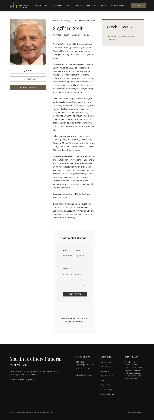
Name (65, 250)
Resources (91, 5)
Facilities (79, 5)
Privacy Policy (106, 390)
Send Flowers (29, 87)
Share (29, 71)
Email (78, 250)
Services (68, 5)
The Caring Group (27, 380)
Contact (104, 5)
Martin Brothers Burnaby (135, 413)
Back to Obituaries (87, 21)
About (47, 5)
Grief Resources (106, 376)
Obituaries (57, 5)
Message (67, 268)
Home (38, 5)
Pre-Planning (105, 367)
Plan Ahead (138, 6)
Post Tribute (75, 294)
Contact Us (105, 385)
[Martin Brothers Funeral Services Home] (21, 5)
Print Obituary (29, 79)
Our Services (105, 362)
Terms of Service (107, 394)
